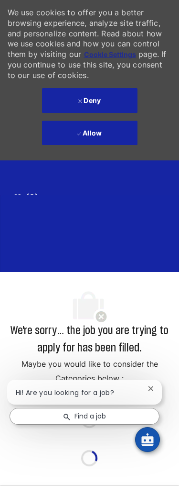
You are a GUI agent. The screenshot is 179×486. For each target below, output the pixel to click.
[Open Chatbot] (147, 439)
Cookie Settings (110, 54)
